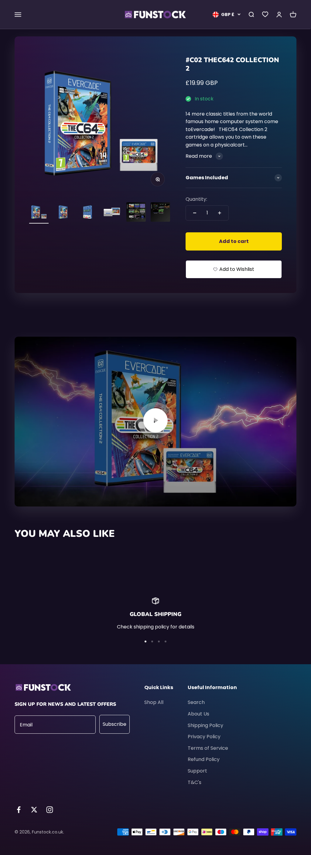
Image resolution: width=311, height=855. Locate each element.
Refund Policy (204, 759)
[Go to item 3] (87, 213)
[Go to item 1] (39, 213)
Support (197, 770)
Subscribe (114, 724)
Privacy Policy (204, 736)
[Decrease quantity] (194, 213)
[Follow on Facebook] (19, 810)
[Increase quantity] (219, 213)
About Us (198, 713)
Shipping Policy (205, 725)
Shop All (153, 702)
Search (196, 702)
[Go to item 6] (160, 213)
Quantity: (196, 199)
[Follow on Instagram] (50, 810)
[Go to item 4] (111, 213)
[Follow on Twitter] (34, 810)
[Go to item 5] (136, 213)
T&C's (194, 782)
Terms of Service (208, 748)
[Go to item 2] (63, 213)
